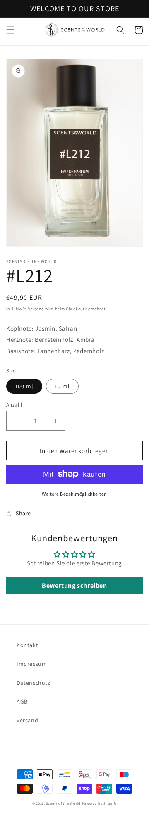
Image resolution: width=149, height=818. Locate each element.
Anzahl (14, 404)
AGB (22, 701)
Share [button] (23, 513)
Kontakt (27, 645)
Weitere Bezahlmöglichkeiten (74, 494)
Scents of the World (63, 803)
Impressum (32, 663)
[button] (10, 30)
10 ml (62, 386)
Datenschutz (33, 683)
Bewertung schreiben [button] (74, 585)
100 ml (24, 386)
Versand (36, 309)
